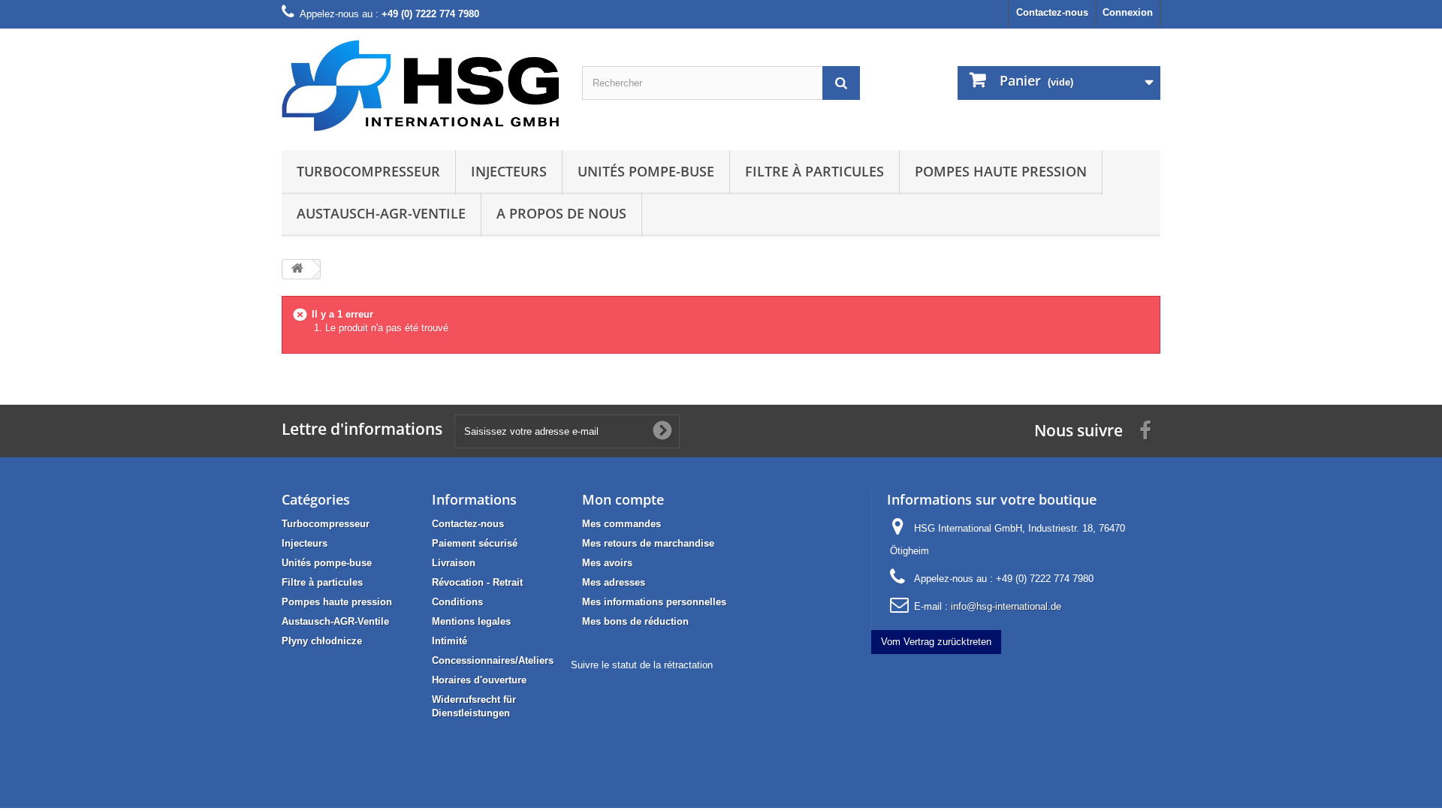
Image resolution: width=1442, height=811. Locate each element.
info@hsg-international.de (1006, 606)
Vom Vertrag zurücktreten (936, 641)
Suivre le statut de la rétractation (642, 665)
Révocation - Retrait (477, 582)
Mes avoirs (607, 562)
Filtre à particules (814, 171)
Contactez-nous (1052, 12)
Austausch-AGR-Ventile (381, 213)
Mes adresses (613, 582)
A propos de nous (561, 213)
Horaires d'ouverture (479, 680)
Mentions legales (471, 621)
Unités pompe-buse (646, 171)
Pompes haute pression (1001, 171)
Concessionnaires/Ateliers (493, 660)
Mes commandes (621, 523)
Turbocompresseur (368, 171)
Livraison (453, 562)
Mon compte (623, 499)
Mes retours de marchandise (648, 543)
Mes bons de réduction (635, 621)
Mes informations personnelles (654, 601)
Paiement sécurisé (474, 543)
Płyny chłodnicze (322, 641)
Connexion (1128, 12)
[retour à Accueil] (297, 269)
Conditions (457, 601)
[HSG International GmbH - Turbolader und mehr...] (421, 85)
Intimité (449, 641)
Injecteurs (509, 171)
